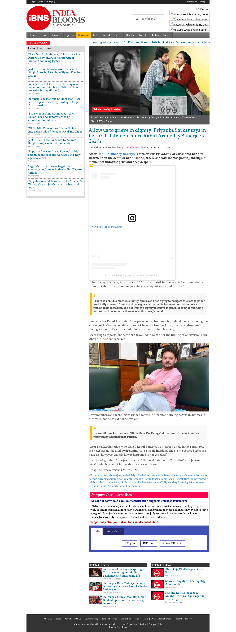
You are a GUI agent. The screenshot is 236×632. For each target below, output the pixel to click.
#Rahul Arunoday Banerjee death (108, 475)
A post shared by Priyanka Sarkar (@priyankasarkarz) (132, 275)
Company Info (155, 624)
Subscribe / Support (183, 619)
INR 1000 (148, 543)
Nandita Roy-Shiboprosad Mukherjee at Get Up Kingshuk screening (185, 596)
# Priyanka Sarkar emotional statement (118, 479)
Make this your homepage (195, 2)
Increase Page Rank (118, 627)
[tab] (97, 531)
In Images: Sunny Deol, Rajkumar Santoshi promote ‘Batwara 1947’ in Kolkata (124, 600)
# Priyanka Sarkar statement (145, 475)
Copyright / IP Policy (136, 624)
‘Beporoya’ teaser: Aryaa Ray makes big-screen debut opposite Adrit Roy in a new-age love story (55, 155)
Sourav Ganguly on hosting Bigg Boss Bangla (185, 582)
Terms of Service (109, 619)
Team (58, 619)
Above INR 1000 (172, 543)
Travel (142, 35)
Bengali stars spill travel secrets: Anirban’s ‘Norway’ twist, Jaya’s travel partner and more (55, 184)
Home (32, 35)
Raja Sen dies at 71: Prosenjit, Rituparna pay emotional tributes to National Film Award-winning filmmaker (53, 87)
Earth (118, 35)
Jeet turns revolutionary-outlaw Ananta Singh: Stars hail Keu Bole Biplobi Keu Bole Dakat (55, 72)
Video (166, 35)
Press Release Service (161, 619)
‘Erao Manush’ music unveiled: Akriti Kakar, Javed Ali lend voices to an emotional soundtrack (51, 117)
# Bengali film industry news (189, 479)
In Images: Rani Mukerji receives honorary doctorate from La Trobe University (125, 586)
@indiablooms (131, 148)
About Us (48, 619)
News (44, 35)
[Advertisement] (55, 336)
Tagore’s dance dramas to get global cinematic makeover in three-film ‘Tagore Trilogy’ (55, 169)
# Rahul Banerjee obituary (156, 479)
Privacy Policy (91, 619)
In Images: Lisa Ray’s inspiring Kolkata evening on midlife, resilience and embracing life (122, 572)
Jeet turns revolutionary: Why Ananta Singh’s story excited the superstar (52, 141)
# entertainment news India (124, 486)
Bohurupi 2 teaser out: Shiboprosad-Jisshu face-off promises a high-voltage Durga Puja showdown (55, 102)
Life (95, 35)
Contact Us (126, 619)
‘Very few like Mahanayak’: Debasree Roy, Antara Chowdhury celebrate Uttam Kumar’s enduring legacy (54, 58)
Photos (154, 35)
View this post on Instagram (106, 226)
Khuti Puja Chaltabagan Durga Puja (184, 571)
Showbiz (83, 35)
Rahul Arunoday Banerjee (116, 153)
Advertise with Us (73, 619)
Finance (56, 35)
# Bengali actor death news (177, 475)
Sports (70, 35)
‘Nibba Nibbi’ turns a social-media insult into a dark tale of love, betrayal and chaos (55, 130)
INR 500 (130, 543)
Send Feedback (141, 619)
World (106, 35)
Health (130, 35)
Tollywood (38, 43)
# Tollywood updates (171, 482)
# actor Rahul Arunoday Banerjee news (136, 482)
